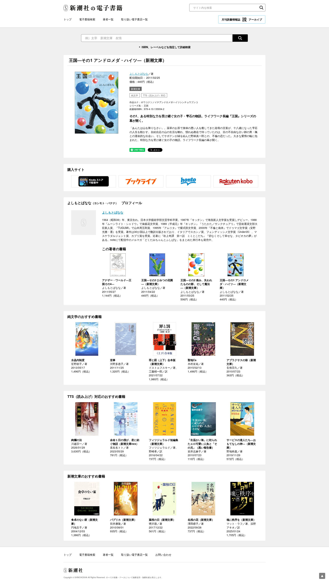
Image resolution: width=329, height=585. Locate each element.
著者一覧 (108, 19)
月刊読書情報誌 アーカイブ (242, 19)
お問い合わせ (163, 554)
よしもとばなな (138, 74)
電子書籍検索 (87, 19)
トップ (68, 19)
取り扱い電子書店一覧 (134, 19)
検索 (261, 7)
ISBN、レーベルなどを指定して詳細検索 (166, 47)
